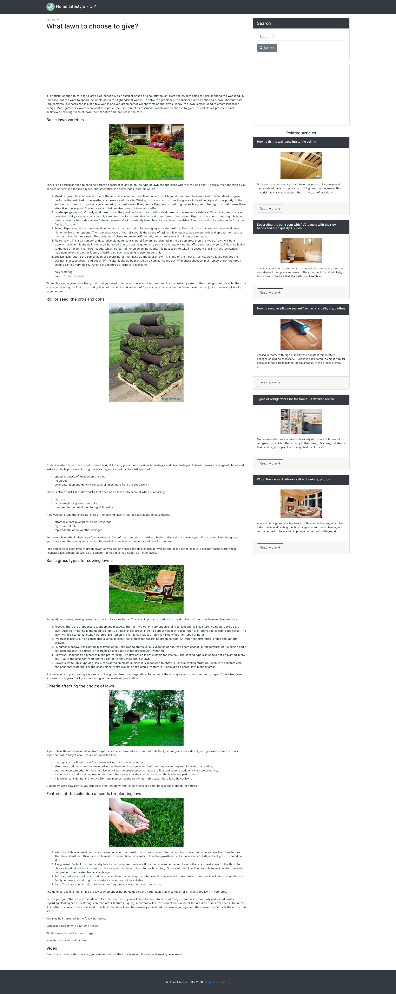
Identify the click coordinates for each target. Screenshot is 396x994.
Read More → (270, 208)
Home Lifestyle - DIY (75, 6)
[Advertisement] (146, 64)
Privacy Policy (222, 982)
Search (269, 48)
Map (208, 982)
